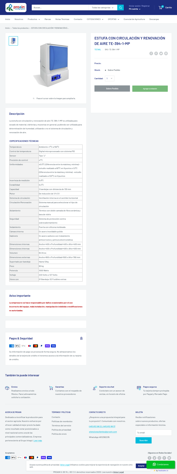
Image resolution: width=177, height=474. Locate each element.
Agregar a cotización (150, 89)
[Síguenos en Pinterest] (164, 458)
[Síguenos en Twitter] (154, 458)
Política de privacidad (61, 429)
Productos (32, 19)
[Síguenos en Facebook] (149, 458)
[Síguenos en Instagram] (159, 458)
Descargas (154, 19)
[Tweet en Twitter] (161, 53)
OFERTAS (112, 19)
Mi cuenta (133, 9)
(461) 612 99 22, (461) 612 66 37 (102, 426)
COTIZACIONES (94, 19)
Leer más (38, 440)
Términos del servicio (61, 425)
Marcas (48, 19)
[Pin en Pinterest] (156, 53)
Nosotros (19, 19)
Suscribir (143, 440)
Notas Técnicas (62, 19)
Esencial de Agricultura (134, 19)
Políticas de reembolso (62, 421)
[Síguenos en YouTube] (169, 458)
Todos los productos (20, 28)
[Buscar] (120, 7)
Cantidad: (98, 78)
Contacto (78, 19)
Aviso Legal (65, 465)
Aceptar (141, 466)
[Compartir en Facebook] (151, 53)
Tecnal (97, 49)
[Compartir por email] (166, 53)
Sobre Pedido (112, 88)
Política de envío (59, 434)
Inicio (7, 19)
